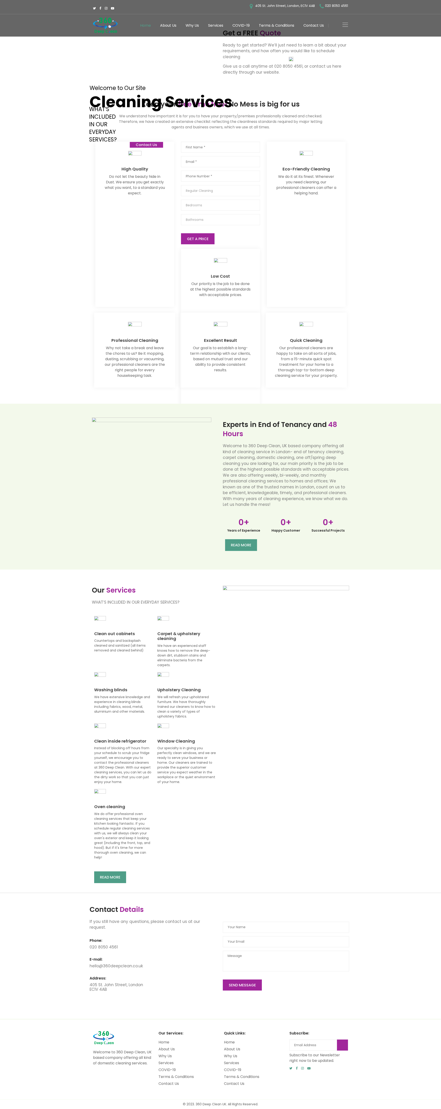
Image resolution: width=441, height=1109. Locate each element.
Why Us (192, 25)
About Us (168, 25)
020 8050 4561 (336, 5)
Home (145, 25)
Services (215, 25)
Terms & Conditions (276, 25)
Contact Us (313, 25)
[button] (241, 545)
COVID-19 (241, 25)
